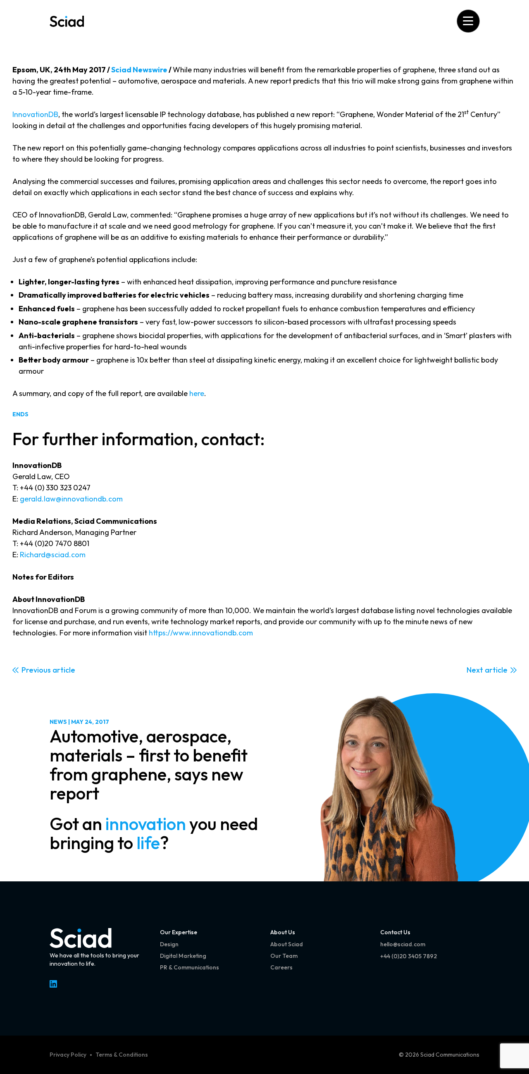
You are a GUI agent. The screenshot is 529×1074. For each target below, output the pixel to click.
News (58, 722)
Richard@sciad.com (53, 554)
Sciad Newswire (139, 69)
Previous (36, 670)
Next (475, 670)
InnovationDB (35, 114)
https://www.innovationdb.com (201, 632)
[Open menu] (468, 21)
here (196, 393)
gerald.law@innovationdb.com (71, 499)
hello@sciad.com (402, 944)
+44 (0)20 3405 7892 (408, 956)
